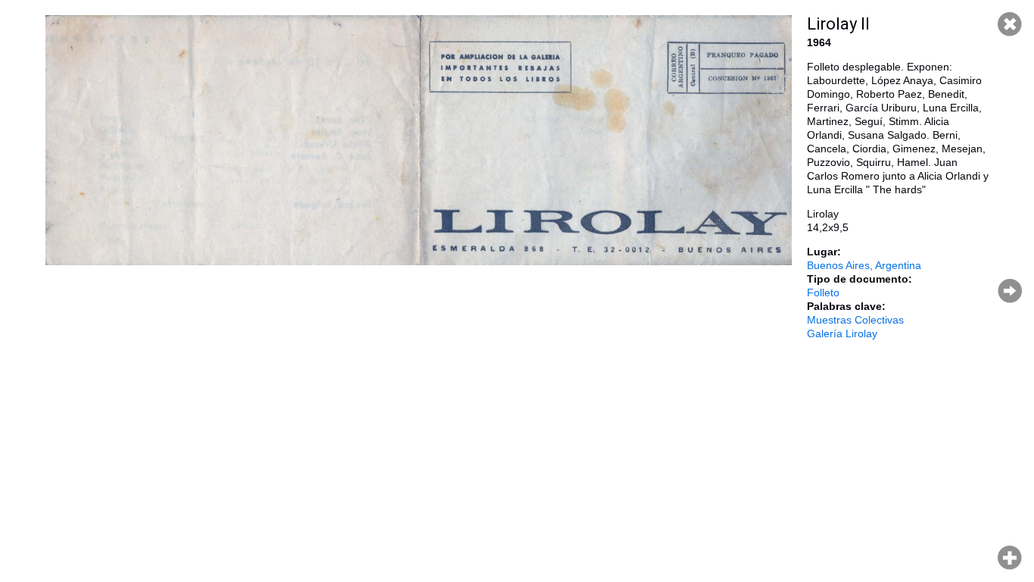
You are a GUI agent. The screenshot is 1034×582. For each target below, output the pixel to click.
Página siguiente (1009, 291)
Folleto (823, 292)
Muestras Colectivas (855, 320)
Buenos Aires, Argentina (864, 265)
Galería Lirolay (842, 333)
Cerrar (1009, 24)
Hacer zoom (1009, 557)
